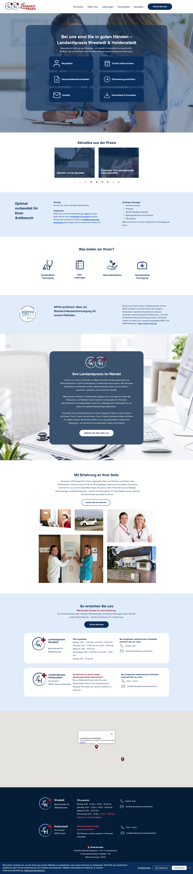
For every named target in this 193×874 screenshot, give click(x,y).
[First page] (74, 182)
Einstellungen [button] (144, 867)
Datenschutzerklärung (34, 870)
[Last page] (118, 182)
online (86, 214)
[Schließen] (189, 868)
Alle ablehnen (161, 867)
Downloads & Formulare (80, 217)
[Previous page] (80, 182)
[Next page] (113, 182)
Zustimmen (179, 867)
